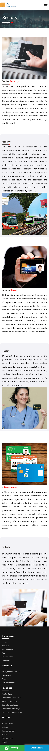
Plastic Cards (7, 694)
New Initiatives (8, 649)
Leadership (6, 675)
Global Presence (8, 683)
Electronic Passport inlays (12, 712)
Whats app (14, 748)
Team (4, 679)
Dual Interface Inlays (10, 705)
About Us (5, 646)
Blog (3, 653)
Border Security (8, 723)
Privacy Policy (7, 657)
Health (4, 734)
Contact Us (6, 660)
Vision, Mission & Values (11, 672)
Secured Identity (8, 731)
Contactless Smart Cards (11, 698)
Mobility (5, 727)
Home (4, 642)
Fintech (4, 742)
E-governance (7, 738)
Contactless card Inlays (11, 709)
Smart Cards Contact (10, 701)
